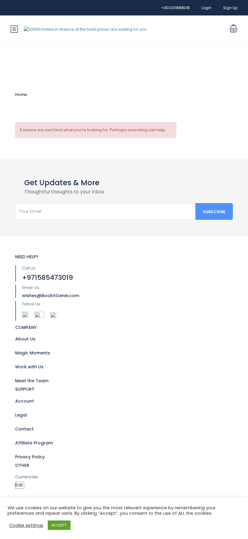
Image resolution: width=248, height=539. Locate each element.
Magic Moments (32, 353)
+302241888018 (175, 7)
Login (206, 7)
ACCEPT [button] (59, 525)
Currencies (26, 477)
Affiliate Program (34, 443)
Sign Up (230, 7)
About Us (25, 339)
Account (24, 401)
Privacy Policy (30, 457)
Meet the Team (31, 381)
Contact (24, 429)
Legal (21, 415)
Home (21, 94)
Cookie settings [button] (26, 525)
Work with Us (29, 367)
